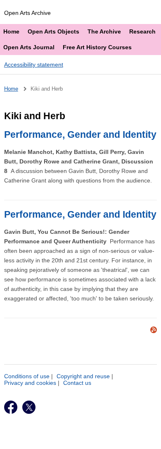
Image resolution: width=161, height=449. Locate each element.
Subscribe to (153, 330)
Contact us (77, 382)
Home (11, 31)
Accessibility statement (33, 64)
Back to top (84, 440)
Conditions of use (27, 376)
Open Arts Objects (53, 31)
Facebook (10, 407)
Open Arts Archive (27, 13)
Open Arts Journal (28, 47)
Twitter (29, 407)
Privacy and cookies (30, 382)
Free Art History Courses (97, 47)
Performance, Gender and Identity (80, 134)
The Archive (104, 31)
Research (142, 31)
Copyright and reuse (83, 376)
